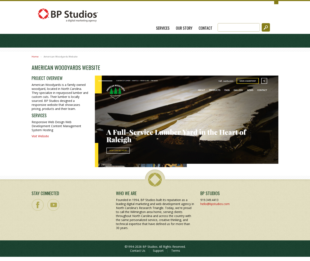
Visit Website (40, 136)
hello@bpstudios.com (215, 204)
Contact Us (137, 251)
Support (158, 251)
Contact (205, 28)
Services (163, 28)
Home (35, 56)
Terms (175, 251)
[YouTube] (53, 205)
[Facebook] (38, 205)
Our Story (184, 28)
